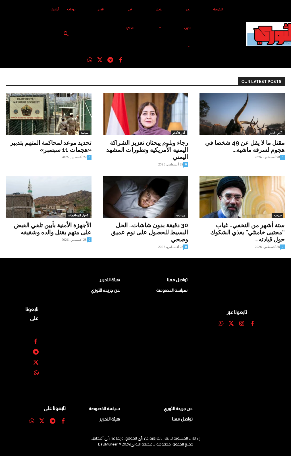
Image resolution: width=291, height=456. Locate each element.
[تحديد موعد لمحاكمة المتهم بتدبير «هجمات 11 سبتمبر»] (49, 114)
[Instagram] (242, 324)
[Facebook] (121, 60)
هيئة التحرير (109, 279)
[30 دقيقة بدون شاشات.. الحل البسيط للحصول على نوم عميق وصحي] (145, 197)
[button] (66, 34)
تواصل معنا (177, 279)
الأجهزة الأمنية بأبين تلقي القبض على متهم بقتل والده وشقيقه (53, 228)
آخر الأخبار (178, 133)
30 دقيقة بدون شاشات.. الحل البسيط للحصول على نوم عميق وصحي (149, 232)
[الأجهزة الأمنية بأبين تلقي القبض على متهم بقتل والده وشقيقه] (49, 197)
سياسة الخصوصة (172, 290)
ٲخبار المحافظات (78, 215)
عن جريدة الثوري (105, 290)
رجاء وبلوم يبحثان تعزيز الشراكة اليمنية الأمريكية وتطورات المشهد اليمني (147, 149)
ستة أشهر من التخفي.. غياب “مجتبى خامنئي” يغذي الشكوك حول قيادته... (247, 232)
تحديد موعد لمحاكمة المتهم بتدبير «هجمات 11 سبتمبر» (51, 146)
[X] (100, 60)
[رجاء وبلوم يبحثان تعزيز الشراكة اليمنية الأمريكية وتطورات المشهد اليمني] (145, 114)
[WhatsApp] (89, 60)
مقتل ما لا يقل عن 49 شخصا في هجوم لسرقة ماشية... (245, 146)
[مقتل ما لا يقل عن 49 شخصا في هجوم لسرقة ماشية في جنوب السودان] (242, 114)
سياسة (84, 133)
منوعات (180, 215)
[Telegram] (110, 60)
